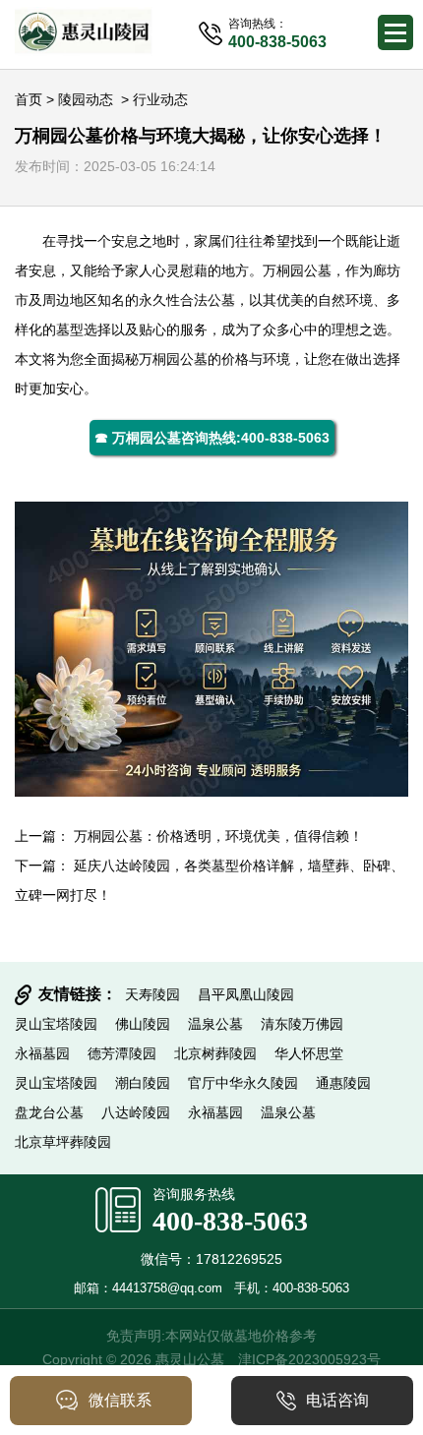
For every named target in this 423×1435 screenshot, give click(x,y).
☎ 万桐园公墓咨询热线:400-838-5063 (212, 438)
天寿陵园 (152, 994)
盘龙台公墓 (49, 1112)
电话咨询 (337, 1400)
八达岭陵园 (135, 1112)
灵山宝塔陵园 (56, 1024)
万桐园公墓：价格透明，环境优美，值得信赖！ (218, 836)
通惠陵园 (343, 1083)
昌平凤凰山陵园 (246, 994)
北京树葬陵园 (215, 1053)
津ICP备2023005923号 (309, 1359)
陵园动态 (85, 99)
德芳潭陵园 (122, 1053)
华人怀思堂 (308, 1053)
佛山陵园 (142, 1024)
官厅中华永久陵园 (243, 1083)
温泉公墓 (215, 1024)
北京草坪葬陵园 (63, 1142)
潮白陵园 (142, 1083)
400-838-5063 (230, 1221)
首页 (28, 99)
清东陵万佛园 (302, 1024)
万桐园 (283, 270)
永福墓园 (42, 1053)
